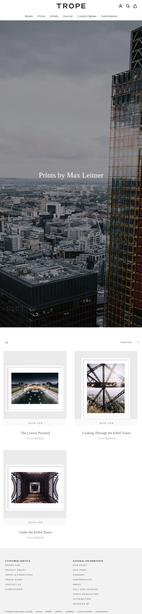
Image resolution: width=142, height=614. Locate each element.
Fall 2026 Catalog (85, 589)
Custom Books (84, 612)
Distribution (82, 599)
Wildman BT (81, 604)
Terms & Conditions (19, 575)
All (6, 342)
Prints (48, 612)
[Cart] (135, 6)
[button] (29, 16)
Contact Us (13, 584)
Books (39, 612)
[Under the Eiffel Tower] (35, 488)
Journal (69, 612)
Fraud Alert (14, 580)
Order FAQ (12, 565)
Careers (79, 575)
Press (77, 584)
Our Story (80, 565)
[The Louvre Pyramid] (35, 389)
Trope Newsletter (86, 594)
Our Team (79, 570)
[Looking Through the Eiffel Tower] (106, 389)
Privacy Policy (15, 570)
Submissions (14, 589)
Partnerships (82, 580)
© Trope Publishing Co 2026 (18, 612)
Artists (58, 612)
